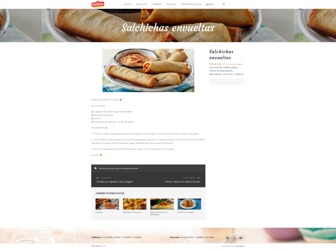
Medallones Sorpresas (132, 212)
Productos (141, 4)
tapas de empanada (123, 168)
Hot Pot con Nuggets (186, 212)
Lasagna (99, 212)
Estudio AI (240, 246)
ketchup (102, 168)
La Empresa (157, 4)
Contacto (171, 4)
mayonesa (110, 168)
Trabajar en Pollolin (191, 4)
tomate (135, 168)
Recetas (128, 4)
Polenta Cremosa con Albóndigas (158, 213)
